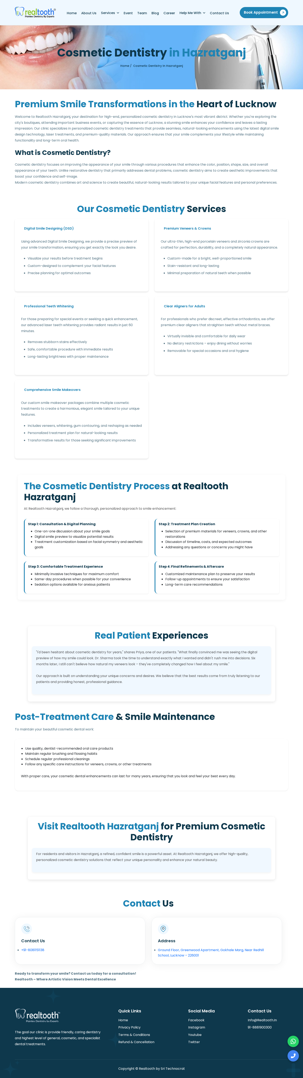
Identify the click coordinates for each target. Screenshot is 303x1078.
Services (108, 13)
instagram (196, 1027)
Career (169, 13)
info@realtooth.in (262, 1020)
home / (126, 66)
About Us (88, 13)
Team (142, 13)
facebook (196, 1020)
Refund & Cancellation (136, 1042)
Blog (155, 13)
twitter (194, 1042)
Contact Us (219, 13)
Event (128, 13)
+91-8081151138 (32, 950)
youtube (195, 1034)
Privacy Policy (129, 1027)
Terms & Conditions (134, 1034)
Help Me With (190, 13)
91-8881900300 (260, 1027)
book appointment (261, 12)
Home (72, 13)
